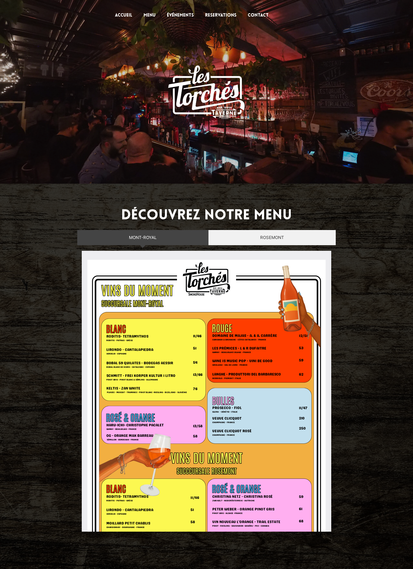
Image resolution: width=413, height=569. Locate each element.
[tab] (142, 237)
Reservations (221, 15)
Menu (150, 15)
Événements (180, 15)
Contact (258, 15)
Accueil (123, 15)
